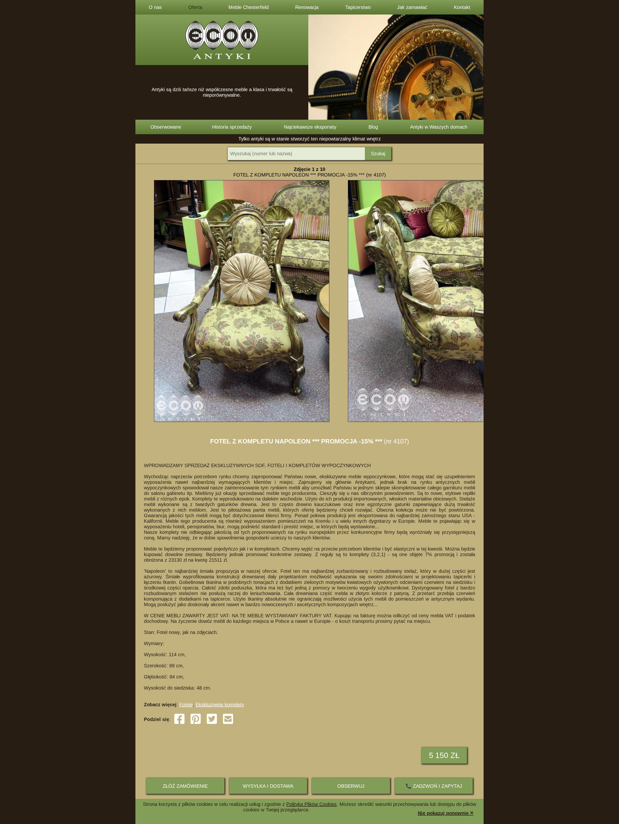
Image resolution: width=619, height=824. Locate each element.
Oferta (195, 7)
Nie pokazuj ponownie (445, 812)
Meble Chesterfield (248, 7)
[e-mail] (228, 723)
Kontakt (462, 7)
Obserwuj (350, 786)
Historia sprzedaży (232, 127)
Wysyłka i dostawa (268, 786)
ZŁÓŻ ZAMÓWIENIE (185, 786)
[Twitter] (212, 723)
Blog (373, 127)
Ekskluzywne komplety (220, 704)
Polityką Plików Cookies (311, 804)
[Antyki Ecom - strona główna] (221, 40)
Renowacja (307, 7)
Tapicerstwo (358, 7)
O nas (155, 7)
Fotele (186, 704)
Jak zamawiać (412, 7)
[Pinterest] (195, 723)
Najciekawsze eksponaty (310, 127)
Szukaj (378, 153)
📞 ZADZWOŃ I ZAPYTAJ (433, 786)
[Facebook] (179, 723)
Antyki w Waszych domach (438, 127)
